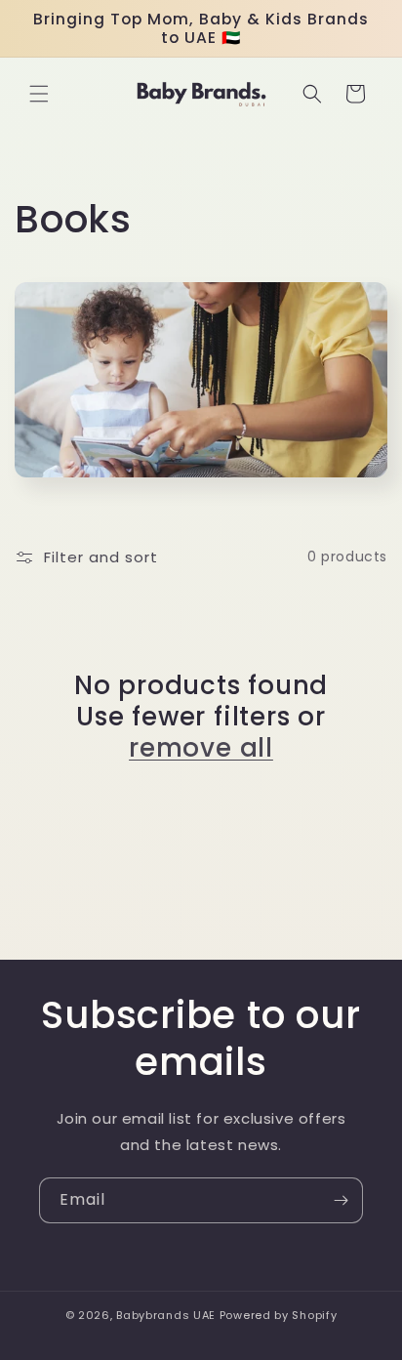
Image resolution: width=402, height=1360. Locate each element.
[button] (39, 93)
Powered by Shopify (279, 1315)
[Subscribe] (340, 1200)
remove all (201, 747)
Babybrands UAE (166, 1315)
